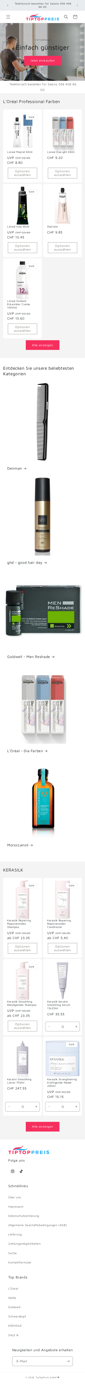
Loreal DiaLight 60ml (61, 152)
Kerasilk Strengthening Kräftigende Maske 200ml (62, 1082)
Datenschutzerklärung (23, 1215)
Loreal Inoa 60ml (18, 226)
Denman (14, 468)
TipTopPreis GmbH (46, 1377)
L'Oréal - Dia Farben (25, 751)
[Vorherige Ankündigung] (7, 5)
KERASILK (15, 1325)
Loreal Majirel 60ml (20, 152)
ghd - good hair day (24, 562)
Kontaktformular (20, 1262)
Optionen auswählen (22, 173)
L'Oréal (13, 1288)
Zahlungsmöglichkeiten (24, 1243)
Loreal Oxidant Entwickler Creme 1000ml (18, 304)
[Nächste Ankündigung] (77, 5)
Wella (12, 1297)
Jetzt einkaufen (42, 60)
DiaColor (52, 226)
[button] (8, 16)
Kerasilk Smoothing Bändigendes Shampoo (22, 1003)
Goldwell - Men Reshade (28, 656)
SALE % (13, 1335)
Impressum (15, 1206)
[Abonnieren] (68, 1361)
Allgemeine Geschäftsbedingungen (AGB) (37, 1225)
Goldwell (14, 1307)
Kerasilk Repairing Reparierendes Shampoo (19, 924)
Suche (12, 1253)
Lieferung (15, 1234)
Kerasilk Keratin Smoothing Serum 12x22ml (58, 1005)
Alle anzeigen (42, 345)
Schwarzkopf (17, 1316)
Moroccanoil (17, 845)
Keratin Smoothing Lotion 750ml (19, 1081)
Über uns (14, 1197)
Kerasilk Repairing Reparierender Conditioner (59, 924)
